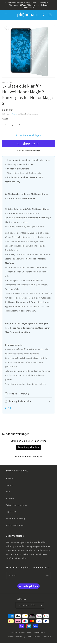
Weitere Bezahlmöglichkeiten (28, 151)
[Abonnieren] (47, 575)
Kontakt (9, 485)
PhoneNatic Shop (24, 632)
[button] (6, 15)
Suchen (9, 478)
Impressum (11, 511)
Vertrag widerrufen (15, 525)
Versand (14, 114)
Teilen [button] (10, 408)
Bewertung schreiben (28, 447)
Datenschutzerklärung (16, 505)
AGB (8, 491)
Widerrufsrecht (39, 632)
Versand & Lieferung (15, 518)
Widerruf (10, 498)
